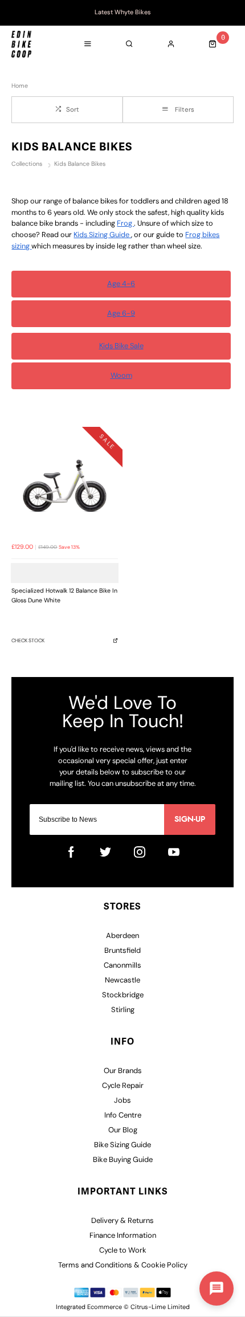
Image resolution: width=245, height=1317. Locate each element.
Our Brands (123, 1071)
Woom (121, 376)
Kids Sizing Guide (102, 235)
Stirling (122, 1010)
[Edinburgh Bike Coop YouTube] (173, 852)
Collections (27, 164)
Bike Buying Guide (123, 1160)
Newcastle (122, 980)
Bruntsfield (122, 951)
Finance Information (122, 1235)
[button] (216, 1288)
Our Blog (122, 1130)
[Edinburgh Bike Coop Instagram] (139, 852)
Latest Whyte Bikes (123, 13)
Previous (14, 13)
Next (231, 13)
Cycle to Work (122, 1250)
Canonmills (122, 965)
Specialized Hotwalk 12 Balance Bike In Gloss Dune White (64, 596)
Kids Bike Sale (121, 346)
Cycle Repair (123, 1086)
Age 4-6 (121, 284)
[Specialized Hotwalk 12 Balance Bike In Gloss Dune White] (64, 484)
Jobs (122, 1100)
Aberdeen (122, 936)
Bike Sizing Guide (122, 1145)
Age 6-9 (121, 313)
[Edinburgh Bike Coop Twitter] (105, 852)
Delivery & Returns (122, 1221)
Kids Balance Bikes (79, 164)
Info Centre (122, 1115)
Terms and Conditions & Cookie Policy (122, 1265)
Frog (125, 223)
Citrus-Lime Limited (160, 1307)
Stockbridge (123, 995)
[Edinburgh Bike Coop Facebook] (71, 852)
